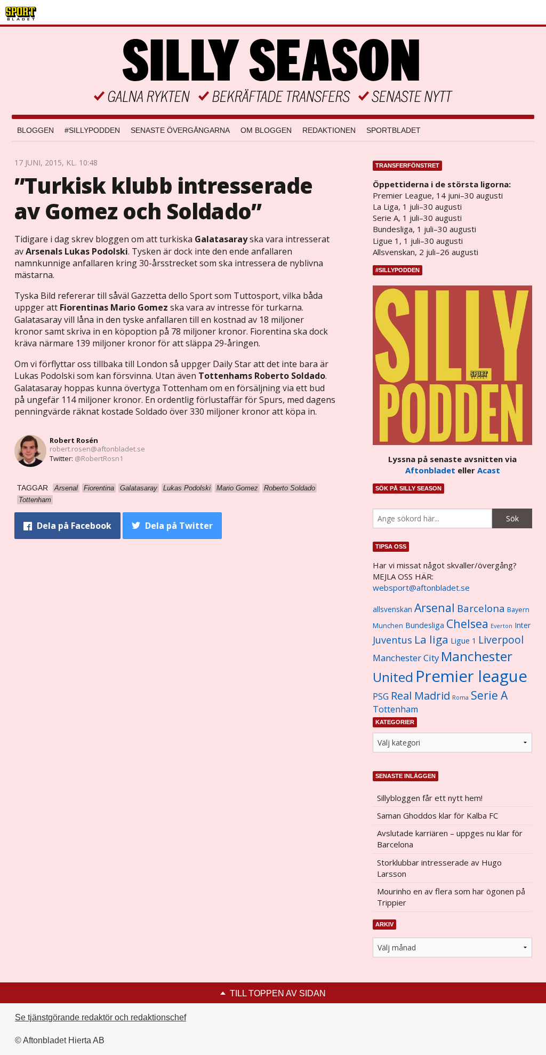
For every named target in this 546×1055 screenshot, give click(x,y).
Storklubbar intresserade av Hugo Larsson (439, 868)
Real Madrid (420, 695)
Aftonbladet (430, 470)
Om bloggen (266, 130)
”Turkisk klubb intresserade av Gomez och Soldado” (163, 198)
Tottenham (395, 709)
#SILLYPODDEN (92, 130)
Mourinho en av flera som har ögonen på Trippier (451, 897)
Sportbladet (393, 130)
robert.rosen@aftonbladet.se (97, 449)
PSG (381, 696)
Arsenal (434, 607)
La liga (431, 639)
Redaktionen (329, 130)
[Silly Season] (273, 70)
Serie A (489, 695)
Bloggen (35, 130)
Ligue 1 (463, 641)
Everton (501, 626)
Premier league (471, 676)
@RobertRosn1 (99, 458)
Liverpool (501, 639)
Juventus (392, 639)
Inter (523, 625)
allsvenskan (392, 609)
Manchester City (406, 658)
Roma (460, 697)
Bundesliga (424, 625)
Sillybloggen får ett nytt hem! (430, 797)
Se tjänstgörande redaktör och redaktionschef (100, 1017)
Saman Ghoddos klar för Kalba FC (437, 815)
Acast (488, 470)
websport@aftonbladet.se (421, 587)
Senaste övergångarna (180, 130)
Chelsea (467, 623)
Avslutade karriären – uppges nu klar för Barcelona (450, 839)
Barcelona (481, 608)
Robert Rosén (74, 440)
